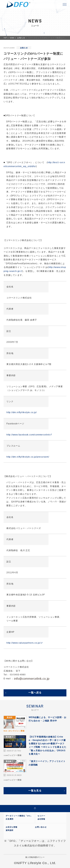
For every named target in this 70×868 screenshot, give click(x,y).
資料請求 (9, 830)
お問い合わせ (41, 827)
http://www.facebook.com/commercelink (28, 434)
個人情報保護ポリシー (35, 857)
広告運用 (9, 819)
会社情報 (41, 819)
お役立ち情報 (11, 827)
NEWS (12, 37)
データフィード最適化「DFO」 (19, 815)
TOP (5, 37)
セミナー (41, 815)
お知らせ (21, 37)
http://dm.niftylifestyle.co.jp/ (21, 412)
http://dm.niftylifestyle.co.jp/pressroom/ (27, 457)
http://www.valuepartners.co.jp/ (23, 643)
